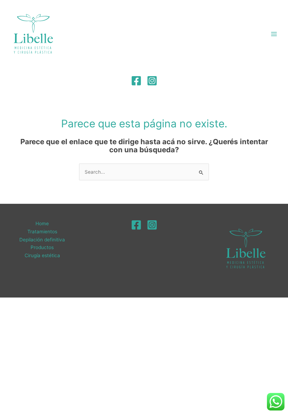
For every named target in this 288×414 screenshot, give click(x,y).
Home (42, 223)
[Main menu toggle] (274, 34)
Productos (42, 247)
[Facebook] (136, 80)
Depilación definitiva (42, 239)
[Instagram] (152, 80)
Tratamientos (42, 231)
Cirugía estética (42, 255)
